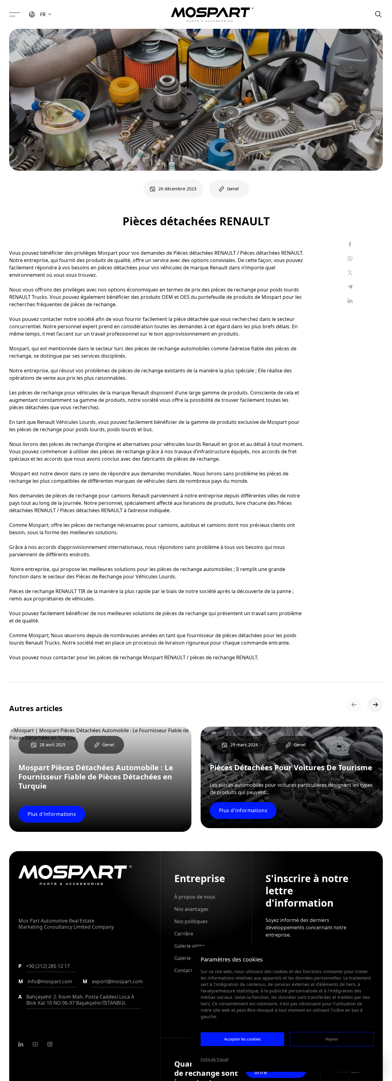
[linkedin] (20, 1044)
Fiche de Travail (214, 1059)
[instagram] (50, 1044)
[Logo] (212, 14)
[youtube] (35, 1044)
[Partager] (350, 244)
